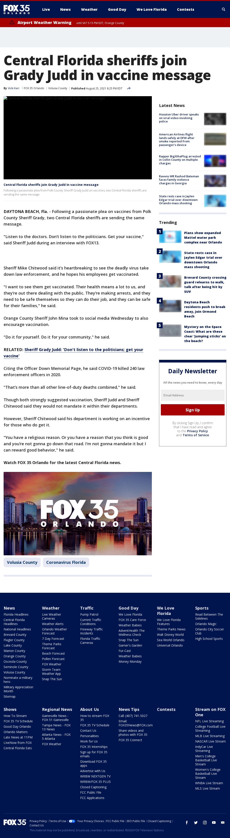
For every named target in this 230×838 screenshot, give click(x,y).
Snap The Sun (52, 679)
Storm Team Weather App (51, 671)
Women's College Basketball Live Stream (208, 773)
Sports (201, 608)
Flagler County (14, 640)
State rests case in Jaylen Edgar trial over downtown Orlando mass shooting (178, 199)
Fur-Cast (125, 651)
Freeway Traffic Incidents (91, 631)
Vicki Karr (14, 88)
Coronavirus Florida (66, 562)
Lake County (13, 645)
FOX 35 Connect (130, 740)
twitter (195, 822)
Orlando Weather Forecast (54, 631)
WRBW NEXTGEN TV (95, 776)
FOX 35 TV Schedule (18, 721)
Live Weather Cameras (51, 616)
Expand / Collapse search (223, 9)
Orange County (15, 656)
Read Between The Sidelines (209, 616)
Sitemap (9, 696)
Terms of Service (196, 435)
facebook (186, 822)
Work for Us (89, 741)
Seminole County (16, 667)
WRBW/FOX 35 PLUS (95, 781)
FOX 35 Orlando (34, 88)
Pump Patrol (89, 614)
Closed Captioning (93, 787)
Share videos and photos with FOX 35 (133, 732)
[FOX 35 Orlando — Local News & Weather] (18, 9)
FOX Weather (51, 664)
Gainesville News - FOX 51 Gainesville (55, 718)
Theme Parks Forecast (51, 646)
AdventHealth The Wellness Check (132, 632)
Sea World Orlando (170, 640)
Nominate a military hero (18, 679)
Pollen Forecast (53, 659)
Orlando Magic (206, 624)
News (9, 608)
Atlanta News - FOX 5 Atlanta (56, 736)
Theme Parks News (171, 629)
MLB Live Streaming (210, 736)
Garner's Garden (130, 645)
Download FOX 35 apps (93, 763)
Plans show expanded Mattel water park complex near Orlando (203, 237)
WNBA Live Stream (209, 783)
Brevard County (15, 634)
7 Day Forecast (53, 638)
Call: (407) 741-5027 (133, 716)
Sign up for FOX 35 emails (93, 754)
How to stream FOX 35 (94, 718)
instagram (204, 822)
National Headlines (17, 629)
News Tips (129, 709)
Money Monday (130, 661)
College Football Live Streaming (210, 728)
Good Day (128, 608)
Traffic (86, 608)
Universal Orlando (170, 645)
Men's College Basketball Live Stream (206, 760)
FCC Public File (90, 792)
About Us (89, 709)
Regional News (57, 709)
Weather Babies (130, 625)
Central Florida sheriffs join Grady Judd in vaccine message (51, 184)
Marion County (14, 651)
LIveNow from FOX (18, 742)
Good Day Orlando (17, 726)
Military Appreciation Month (18, 689)
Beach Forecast (53, 653)
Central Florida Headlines (14, 622)
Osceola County (15, 661)
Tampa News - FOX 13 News (56, 727)
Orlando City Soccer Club (209, 631)
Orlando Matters (16, 732)
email (222, 822)
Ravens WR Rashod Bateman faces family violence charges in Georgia (179, 179)
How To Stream (15, 716)
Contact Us (88, 730)
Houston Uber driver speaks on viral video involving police (179, 117)
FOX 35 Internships (94, 747)
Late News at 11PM (18, 737)
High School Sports (209, 638)
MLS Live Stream (207, 788)
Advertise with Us (92, 771)
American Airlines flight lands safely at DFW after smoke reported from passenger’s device (177, 139)
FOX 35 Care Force (132, 620)
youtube (213, 822)
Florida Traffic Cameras (90, 640)
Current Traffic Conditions (90, 622)
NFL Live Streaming (209, 721)
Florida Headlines (16, 614)
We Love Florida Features (169, 622)
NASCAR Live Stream (210, 741)
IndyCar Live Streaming (204, 749)
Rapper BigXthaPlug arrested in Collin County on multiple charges (180, 159)
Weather (51, 608)
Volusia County (57, 88)
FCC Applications (92, 798)
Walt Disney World (170, 634)
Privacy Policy (197, 431)
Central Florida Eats (18, 748)
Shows (10, 709)
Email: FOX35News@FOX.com (136, 723)
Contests (166, 709)
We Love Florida (130, 614)
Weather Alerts (53, 624)
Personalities (89, 736)
